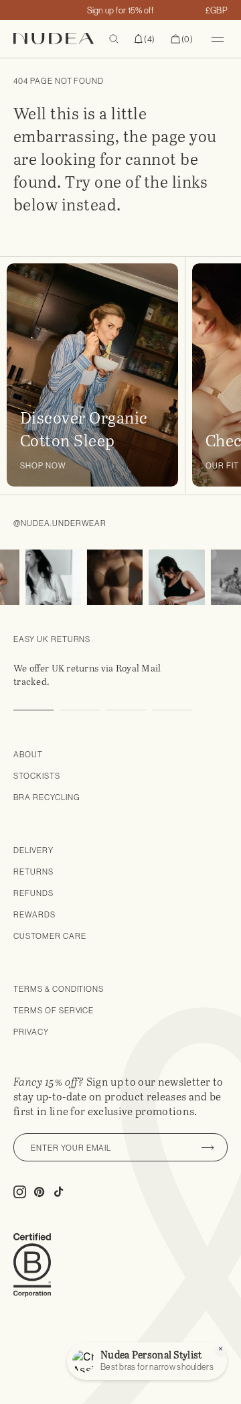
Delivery (33, 850)
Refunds (33, 893)
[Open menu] (218, 39)
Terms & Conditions (58, 989)
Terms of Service (53, 1010)
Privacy (31, 1032)
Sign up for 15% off (121, 10)
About (28, 754)
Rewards (34, 914)
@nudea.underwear (59, 523)
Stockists (36, 776)
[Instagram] (50, 577)
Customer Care (49, 936)
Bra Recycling (46, 797)
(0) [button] (182, 40)
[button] (145, 39)
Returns (33, 872)
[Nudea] (61, 38)
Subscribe (207, 1147)
